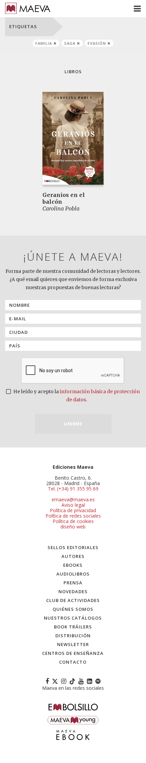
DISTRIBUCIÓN (73, 636)
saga (69, 43)
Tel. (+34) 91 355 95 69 (73, 488)
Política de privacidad (73, 510)
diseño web (73, 526)
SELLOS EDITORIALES (73, 547)
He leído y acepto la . (76, 395)
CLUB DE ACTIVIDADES (73, 600)
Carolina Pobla (60, 208)
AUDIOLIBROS (73, 574)
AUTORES (73, 556)
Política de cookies (73, 521)
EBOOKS (73, 565)
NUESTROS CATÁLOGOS (73, 618)
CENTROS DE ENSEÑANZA (73, 653)
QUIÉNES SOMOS (73, 609)
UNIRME (73, 424)
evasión (97, 43)
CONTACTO (73, 662)
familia (43, 43)
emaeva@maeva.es (73, 499)
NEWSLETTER (73, 644)
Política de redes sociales (73, 516)
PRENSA (73, 583)
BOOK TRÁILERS (73, 627)
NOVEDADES (73, 591)
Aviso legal (73, 505)
